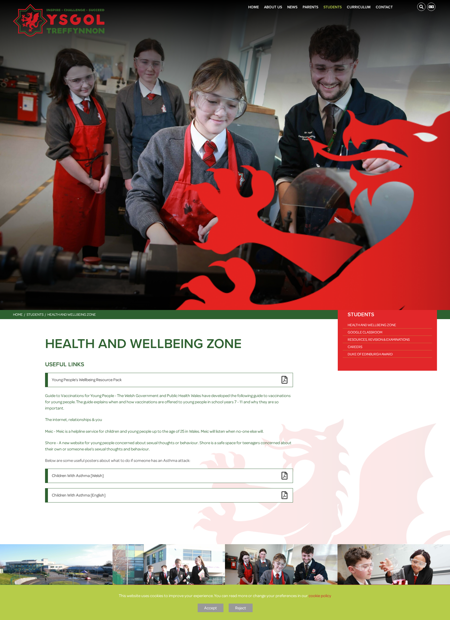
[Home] (58, 20)
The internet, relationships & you (73, 419)
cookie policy (320, 595)
